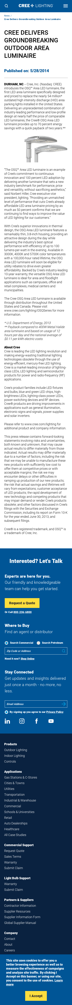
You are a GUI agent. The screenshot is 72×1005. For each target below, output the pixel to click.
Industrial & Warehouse (20, 800)
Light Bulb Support (17, 878)
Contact (9, 939)
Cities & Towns (14, 783)
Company (11, 933)
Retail (8, 818)
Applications (13, 771)
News (7, 16)
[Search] (6, 6)
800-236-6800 (22, 612)
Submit (63, 704)
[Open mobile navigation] (65, 6)
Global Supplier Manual (20, 923)
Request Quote (14, 851)
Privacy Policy (54, 712)
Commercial (12, 806)
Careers (9, 950)
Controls (10, 761)
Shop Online (27, 658)
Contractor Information (20, 905)
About (8, 944)
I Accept (36, 996)
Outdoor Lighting (15, 750)
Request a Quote (22, 603)
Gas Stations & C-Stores (20, 777)
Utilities (9, 789)
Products (10, 744)
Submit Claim (13, 868)
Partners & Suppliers (19, 900)
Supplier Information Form (22, 917)
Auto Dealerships (15, 823)
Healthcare (11, 829)
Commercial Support (19, 845)
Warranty (10, 862)
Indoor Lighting (14, 756)
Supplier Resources (17, 911)
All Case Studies (15, 835)
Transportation (14, 794)
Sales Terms (12, 856)
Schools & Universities (19, 812)
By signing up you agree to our (36, 712)
